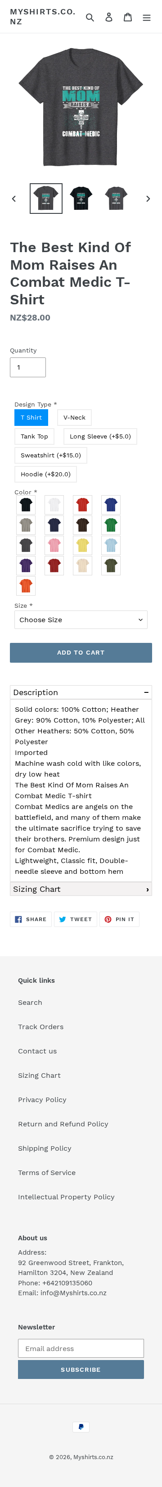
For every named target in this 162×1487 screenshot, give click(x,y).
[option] (45, 199)
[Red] (83, 505)
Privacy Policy (42, 1099)
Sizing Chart (37, 889)
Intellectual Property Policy (66, 1197)
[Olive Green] (111, 566)
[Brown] (83, 525)
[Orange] (26, 586)
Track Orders (40, 1026)
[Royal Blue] (111, 505)
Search (30, 1002)
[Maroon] (55, 566)
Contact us (37, 1051)
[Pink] (55, 545)
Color (25, 492)
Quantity (23, 350)
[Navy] (55, 525)
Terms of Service (47, 1172)
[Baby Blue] (111, 545)
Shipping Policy (45, 1148)
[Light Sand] (83, 566)
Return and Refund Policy (63, 1124)
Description (35, 692)
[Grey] (26, 525)
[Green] (111, 525)
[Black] (26, 505)
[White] (55, 505)
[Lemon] (83, 545)
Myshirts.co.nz (43, 16)
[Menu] (146, 17)
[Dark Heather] (26, 545)
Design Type (35, 404)
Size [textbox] (23, 605)
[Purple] (26, 566)
